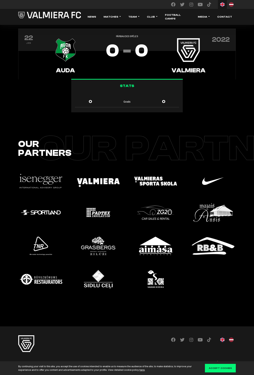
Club (151, 16)
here (142, 369)
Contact (224, 16)
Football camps (173, 17)
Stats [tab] (127, 86)
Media (202, 16)
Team (132, 16)
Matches (111, 16)
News (92, 16)
